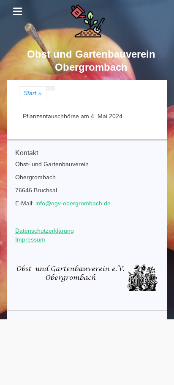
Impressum (30, 239)
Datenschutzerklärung (44, 230)
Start (33, 93)
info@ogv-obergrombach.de (73, 203)
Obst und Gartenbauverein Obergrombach (91, 60)
